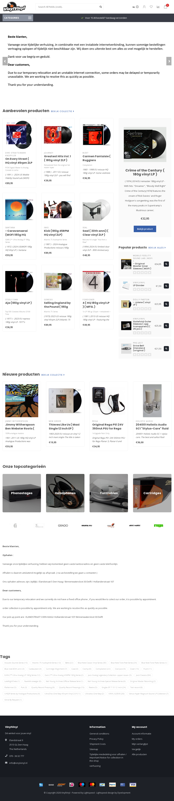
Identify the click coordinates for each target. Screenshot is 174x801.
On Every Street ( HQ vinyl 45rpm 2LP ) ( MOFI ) (18, 163)
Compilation (103, 669)
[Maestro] (82, 784)
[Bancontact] (102, 784)
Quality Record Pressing (43, 687)
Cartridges (138, 475)
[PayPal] (112, 784)
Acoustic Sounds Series (16, 662)
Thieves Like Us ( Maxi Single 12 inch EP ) (64, 426)
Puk (24, 687)
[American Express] (41, 784)
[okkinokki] (111, 525)
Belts (69, 662)
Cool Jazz (120, 669)
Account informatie (141, 733)
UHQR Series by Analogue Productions (22, 693)
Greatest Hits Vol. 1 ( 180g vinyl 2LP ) (57, 158)
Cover (134, 669)
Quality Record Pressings (71, 687)
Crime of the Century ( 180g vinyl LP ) (144, 172)
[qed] (158, 525)
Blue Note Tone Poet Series (124, 662)
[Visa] (133, 784)
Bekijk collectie (62, 111)
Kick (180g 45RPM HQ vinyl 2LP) (56, 233)
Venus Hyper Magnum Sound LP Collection (148, 693)
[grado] (39, 525)
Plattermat (10, 687)
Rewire (93, 687)
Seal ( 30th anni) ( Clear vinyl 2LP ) (95, 233)
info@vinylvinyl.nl (18, 762)
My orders (137, 738)
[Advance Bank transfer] (51, 784)
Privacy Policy (96, 738)
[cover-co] (87, 525)
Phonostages (9, 475)
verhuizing (95, 765)
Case (75, 669)
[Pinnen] (122, 784)
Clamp (87, 669)
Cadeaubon (35, 669)
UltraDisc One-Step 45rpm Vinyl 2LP (62, 693)
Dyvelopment (123, 792)
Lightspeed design (105, 792)
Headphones (53, 475)
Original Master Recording (143, 681)
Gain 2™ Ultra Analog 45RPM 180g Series (64, 675)
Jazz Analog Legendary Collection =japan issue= (110, 675)
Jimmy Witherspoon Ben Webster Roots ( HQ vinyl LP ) (20, 428)
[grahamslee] (15, 525)
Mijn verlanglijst (140, 743)
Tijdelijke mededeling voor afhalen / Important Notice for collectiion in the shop (108, 757)
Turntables (95, 475)
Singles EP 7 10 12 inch (114, 687)
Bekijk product (145, 228)
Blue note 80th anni (14, 669)
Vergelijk (136, 749)
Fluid (147, 669)
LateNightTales (12, 681)
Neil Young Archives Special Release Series (107, 681)
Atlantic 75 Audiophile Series (46, 662)
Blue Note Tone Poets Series (154, 662)
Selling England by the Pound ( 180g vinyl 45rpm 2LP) (57, 307)
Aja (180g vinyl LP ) (18, 303)
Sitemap (94, 749)
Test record (136, 687)
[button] (5, 61)
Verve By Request (13, 699)
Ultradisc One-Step (94, 693)
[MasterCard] (92, 784)
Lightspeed (89, 792)
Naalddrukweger (32, 681)
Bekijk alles (156, 248)
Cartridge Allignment (56, 669)
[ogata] (63, 525)
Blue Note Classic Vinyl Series (92, 662)
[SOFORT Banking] (61, 784)
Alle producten (139, 754)
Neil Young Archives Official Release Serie (64, 681)
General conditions (99, 733)
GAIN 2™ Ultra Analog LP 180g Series (22, 675)
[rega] (135, 525)
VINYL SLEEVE (116, 693)
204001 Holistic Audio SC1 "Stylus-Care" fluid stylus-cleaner (152, 428)
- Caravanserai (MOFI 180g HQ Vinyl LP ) (16, 235)
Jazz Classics (143, 675)
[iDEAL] (71, 784)
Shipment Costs (98, 743)
